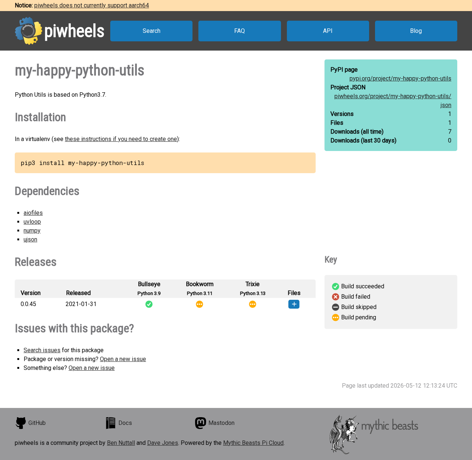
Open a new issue (123, 359)
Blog (416, 30)
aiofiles (33, 212)
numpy (32, 230)
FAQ (239, 30)
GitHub (37, 422)
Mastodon (221, 422)
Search (151, 30)
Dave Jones (162, 442)
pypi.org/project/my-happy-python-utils (400, 78)
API (328, 30)
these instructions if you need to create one (121, 139)
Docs (125, 422)
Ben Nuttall (121, 442)
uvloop (32, 221)
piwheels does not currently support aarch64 (91, 5)
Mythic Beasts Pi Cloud (253, 442)
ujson (30, 239)
